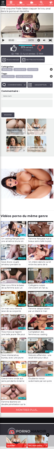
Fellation (33, 69)
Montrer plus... (27, 409)
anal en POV (8, 76)
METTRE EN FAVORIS (35, 60)
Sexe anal (7, 69)
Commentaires (15, 85)
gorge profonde (24, 76)
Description (41, 85)
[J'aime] (14, 48)
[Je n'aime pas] (40, 48)
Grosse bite (20, 69)
